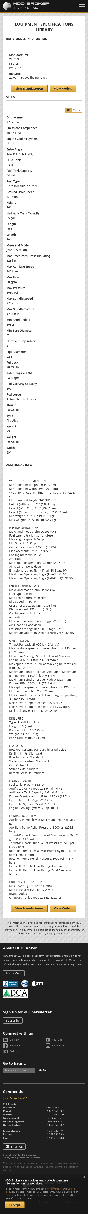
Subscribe (13, 1020)
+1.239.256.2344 (55, 1134)
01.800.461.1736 (55, 1114)
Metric (76, 110)
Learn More (14, 973)
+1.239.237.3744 (55, 1131)
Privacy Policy (9, 1157)
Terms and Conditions (29, 1157)
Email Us (17, 1146)
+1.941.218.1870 (55, 1138)
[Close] (82, 6)
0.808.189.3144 (54, 1121)
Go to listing (14, 1063)
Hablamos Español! (16, 1098)
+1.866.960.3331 (55, 1111)
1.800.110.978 (54, 1107)
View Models (63, 88)
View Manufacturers (29, 88)
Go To (42, 1070)
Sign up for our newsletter (27, 1011)
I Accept (14, 1205)
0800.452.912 (53, 1118)
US (68, 110)
